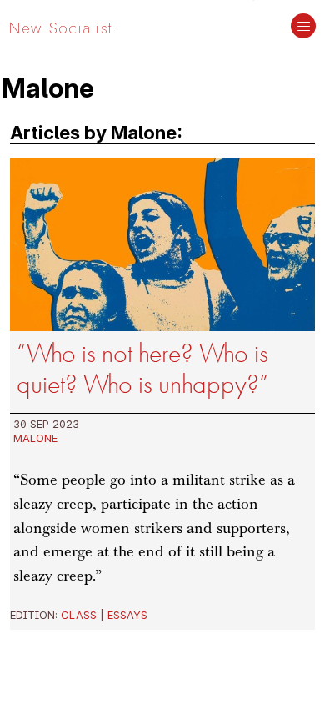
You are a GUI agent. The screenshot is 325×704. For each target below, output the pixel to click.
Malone (35, 438)
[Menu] (303, 28)
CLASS (79, 614)
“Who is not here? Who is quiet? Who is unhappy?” (142, 369)
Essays (128, 614)
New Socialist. (63, 27)
